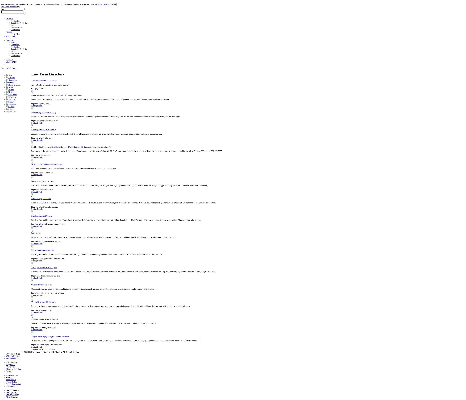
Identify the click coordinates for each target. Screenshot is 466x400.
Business (11, 78)
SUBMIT (9, 60)
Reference (12, 97)
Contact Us (10, 386)
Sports (10, 109)
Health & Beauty (14, 85)
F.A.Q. (13, 25)
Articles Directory (13, 358)
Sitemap (9, 377)
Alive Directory (12, 397)
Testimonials (10, 36)
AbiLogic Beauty (12, 395)
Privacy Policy (103, 4)
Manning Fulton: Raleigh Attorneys (44, 319)
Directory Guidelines (14, 369)
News (10, 92)
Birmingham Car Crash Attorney (43, 130)
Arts (10, 75)
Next (53, 349)
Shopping (12, 104)
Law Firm (54, 80)
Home (3, 68)
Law (48, 80)
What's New (15, 21)
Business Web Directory (10, 7)
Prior (35, 349)
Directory (9, 19)
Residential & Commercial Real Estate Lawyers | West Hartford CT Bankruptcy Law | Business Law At (71, 147)
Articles (9, 32)
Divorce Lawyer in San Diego (42, 181)
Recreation (12, 95)
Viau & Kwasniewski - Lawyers (43, 302)
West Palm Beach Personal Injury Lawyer (47, 164)
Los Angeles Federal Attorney (42, 250)
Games (11, 82)
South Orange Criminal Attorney (43, 112)
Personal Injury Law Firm (41, 199)
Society (11, 107)
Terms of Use (11, 380)
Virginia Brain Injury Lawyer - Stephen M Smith (50, 336)
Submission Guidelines (19, 23)
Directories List (16, 27)
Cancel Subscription (13, 384)
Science (11, 102)
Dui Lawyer (36, 233)
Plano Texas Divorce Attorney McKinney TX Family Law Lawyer (57, 95)
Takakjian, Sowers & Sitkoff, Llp (44, 268)
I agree (113, 4)
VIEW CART (11, 62)
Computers (12, 80)
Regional (11, 99)
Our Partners (15, 30)
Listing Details (36, 106)
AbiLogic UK (11, 393)
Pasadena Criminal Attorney (42, 216)
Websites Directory (13, 356)
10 (44, 349)
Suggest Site (10, 365)
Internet (11, 90)
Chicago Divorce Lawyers (41, 285)
